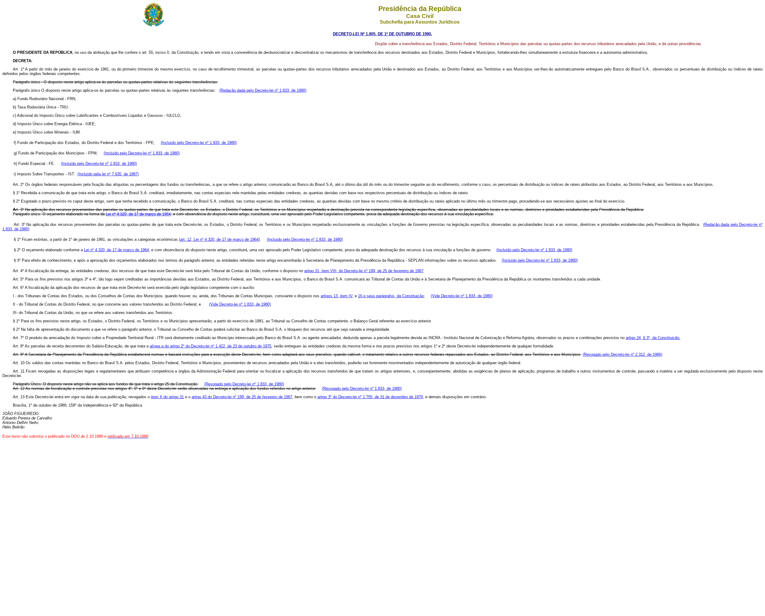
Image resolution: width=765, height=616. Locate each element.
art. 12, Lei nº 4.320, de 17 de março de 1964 (219, 239)
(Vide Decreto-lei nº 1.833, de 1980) (461, 296)
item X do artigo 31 (167, 397)
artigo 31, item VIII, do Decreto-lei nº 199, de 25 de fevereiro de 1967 (363, 271)
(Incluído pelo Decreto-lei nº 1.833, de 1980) (199, 142)
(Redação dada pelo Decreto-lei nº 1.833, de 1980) (262, 90)
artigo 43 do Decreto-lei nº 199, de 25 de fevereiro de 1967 (242, 397)
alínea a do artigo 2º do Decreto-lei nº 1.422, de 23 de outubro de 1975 (210, 346)
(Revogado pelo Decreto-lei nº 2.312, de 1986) (622, 354)
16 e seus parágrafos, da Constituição (391, 296)
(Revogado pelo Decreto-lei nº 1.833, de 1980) (244, 384)
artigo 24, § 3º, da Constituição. (653, 337)
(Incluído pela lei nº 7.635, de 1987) (108, 174)
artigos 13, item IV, (337, 296)
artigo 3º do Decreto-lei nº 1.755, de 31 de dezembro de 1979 (370, 397)
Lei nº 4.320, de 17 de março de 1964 (116, 250)
